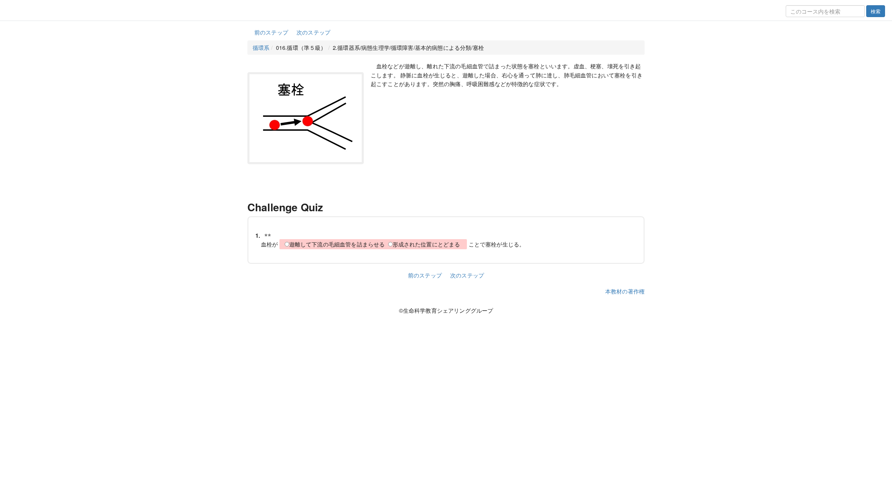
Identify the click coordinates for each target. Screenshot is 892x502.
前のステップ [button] (271, 32)
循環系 (261, 48)
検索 (876, 11)
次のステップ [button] (313, 32)
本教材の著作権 (625, 291)
